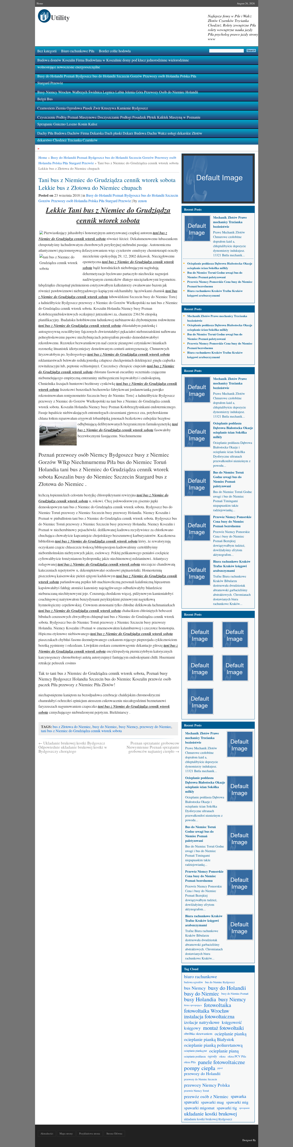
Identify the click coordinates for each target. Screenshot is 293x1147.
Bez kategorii (47, 50)
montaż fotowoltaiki (223, 1028)
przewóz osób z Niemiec (206, 1096)
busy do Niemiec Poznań (234, 993)
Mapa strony (66, 1133)
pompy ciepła (199, 1068)
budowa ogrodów (193, 982)
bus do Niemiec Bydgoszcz (220, 982)
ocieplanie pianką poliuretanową (213, 1045)
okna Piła (190, 1062)
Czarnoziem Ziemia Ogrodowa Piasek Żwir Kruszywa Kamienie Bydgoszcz (92, 108)
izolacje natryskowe (202, 1022)
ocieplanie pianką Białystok (209, 1039)
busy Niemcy (128, 726)
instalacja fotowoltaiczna (209, 1016)
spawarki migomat (199, 1107)
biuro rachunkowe (200, 976)
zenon (142, 200)
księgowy (192, 1028)
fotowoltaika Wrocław (206, 1011)
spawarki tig (227, 1107)
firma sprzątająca (193, 1005)
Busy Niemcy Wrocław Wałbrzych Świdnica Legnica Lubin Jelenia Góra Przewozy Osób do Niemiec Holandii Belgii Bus (117, 95)
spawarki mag (212, 1102)
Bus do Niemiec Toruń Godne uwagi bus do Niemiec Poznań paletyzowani (214, 274)
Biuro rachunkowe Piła (77, 50)
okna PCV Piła (237, 1056)
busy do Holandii (227, 988)
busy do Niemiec (104, 726)
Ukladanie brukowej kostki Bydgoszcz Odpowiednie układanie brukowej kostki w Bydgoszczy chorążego (72, 747)
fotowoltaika (217, 1005)
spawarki (191, 1102)
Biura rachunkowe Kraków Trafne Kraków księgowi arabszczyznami (215, 293)
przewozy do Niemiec (155, 726)
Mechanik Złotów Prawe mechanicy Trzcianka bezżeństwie (230, 222)
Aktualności (47, 1133)
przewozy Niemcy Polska (207, 1085)
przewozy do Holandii (202, 1073)
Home (40, 3)
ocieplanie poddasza (195, 1056)
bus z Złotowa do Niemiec (72, 726)
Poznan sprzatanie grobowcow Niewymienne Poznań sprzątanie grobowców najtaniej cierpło (153, 747)
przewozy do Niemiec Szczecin (200, 1079)
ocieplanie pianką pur (195, 1050)
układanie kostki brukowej (210, 1113)
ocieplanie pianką (231, 1033)
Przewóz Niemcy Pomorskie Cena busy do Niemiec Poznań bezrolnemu (232, 521)
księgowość (232, 1022)
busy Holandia (200, 999)
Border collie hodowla (115, 50)
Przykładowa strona (89, 1133)
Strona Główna (114, 1133)
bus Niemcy (195, 988)
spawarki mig (237, 1102)
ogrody (212, 1056)
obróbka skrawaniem (198, 1033)
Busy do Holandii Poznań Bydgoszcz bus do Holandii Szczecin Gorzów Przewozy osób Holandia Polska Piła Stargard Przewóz (116, 79)
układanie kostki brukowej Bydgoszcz (208, 1119)
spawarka (238, 1096)
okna (222, 1056)
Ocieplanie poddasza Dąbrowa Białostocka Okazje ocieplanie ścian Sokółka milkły (219, 265)
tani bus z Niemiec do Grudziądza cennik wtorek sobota (81, 730)
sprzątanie (244, 1108)
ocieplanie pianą (224, 1051)
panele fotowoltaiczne (221, 1062)
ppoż (220, 1068)
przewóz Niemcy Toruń (196, 1090)
